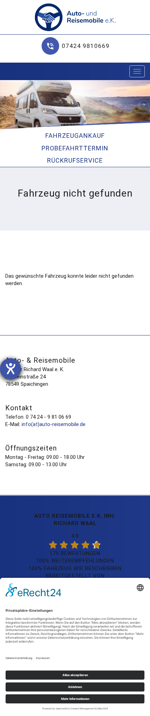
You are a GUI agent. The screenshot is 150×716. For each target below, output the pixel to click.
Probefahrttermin (75, 148)
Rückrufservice (75, 160)
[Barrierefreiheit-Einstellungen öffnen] (10, 368)
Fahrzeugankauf (75, 135)
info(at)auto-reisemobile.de (53, 424)
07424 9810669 (86, 45)
